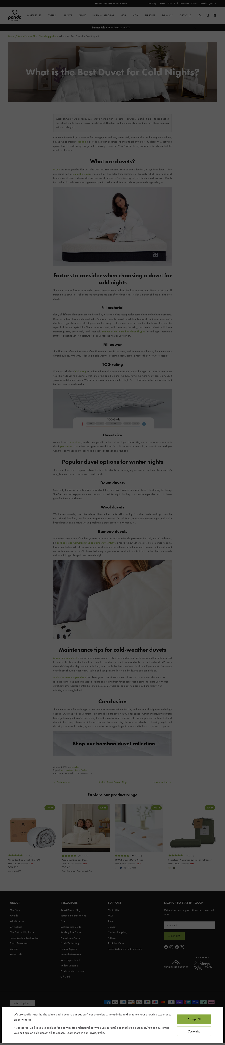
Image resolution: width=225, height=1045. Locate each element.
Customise (194, 1031)
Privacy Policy (97, 1033)
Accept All (194, 1019)
